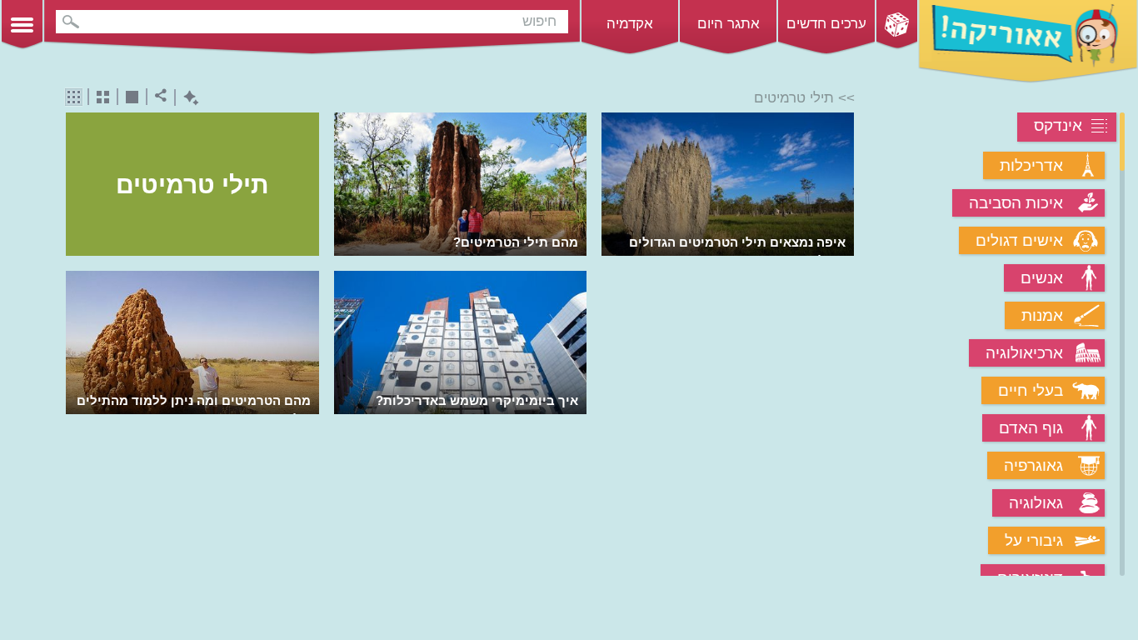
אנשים (1042, 278)
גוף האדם (1031, 428)
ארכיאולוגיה (1024, 353)
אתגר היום (728, 24)
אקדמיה (629, 24)
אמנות (1042, 315)
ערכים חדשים (826, 24)
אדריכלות (1031, 165)
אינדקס (1058, 125)
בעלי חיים (1030, 390)
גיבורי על (1034, 540)
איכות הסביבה (1016, 203)
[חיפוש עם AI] (187, 98)
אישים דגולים (1019, 240)
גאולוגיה (1036, 503)
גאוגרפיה (1033, 465)
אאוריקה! (1028, 41)
